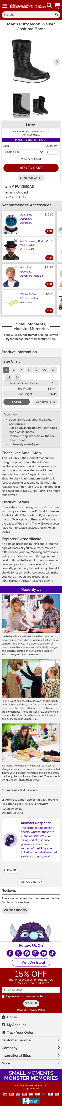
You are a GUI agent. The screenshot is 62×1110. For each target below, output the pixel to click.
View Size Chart (31, 159)
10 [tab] (44, 369)
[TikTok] (52, 953)
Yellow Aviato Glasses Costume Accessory (30, 298)
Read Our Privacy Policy (31, 1010)
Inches (17, 401)
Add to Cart (31, 168)
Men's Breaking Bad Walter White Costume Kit (31, 245)
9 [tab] (36, 369)
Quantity (51, 145)
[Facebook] (10, 953)
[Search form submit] (56, 14)
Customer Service (16, 1040)
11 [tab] (53, 369)
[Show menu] (4, 6)
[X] (18, 953)
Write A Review (15, 910)
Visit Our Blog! (33, 962)
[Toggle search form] (49, 6)
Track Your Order (20, 1032)
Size (6, 145)
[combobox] (27, 14)
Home (12, 1017)
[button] (57, 6)
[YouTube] (43, 953)
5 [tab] (6, 369)
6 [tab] (14, 369)
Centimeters (45, 401)
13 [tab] (17, 377)
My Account (16, 1025)
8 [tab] (29, 369)
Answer (10, 870)
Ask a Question (31, 881)
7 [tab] (21, 369)
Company (10, 1048)
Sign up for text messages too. (25, 996)
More (6, 1063)
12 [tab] (8, 377)
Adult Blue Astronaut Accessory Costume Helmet (29, 220)
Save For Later (31, 177)
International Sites (16, 1056)
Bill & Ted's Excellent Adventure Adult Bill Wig (31, 273)
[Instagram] (35, 953)
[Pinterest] (26, 953)
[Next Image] (56, 62)
